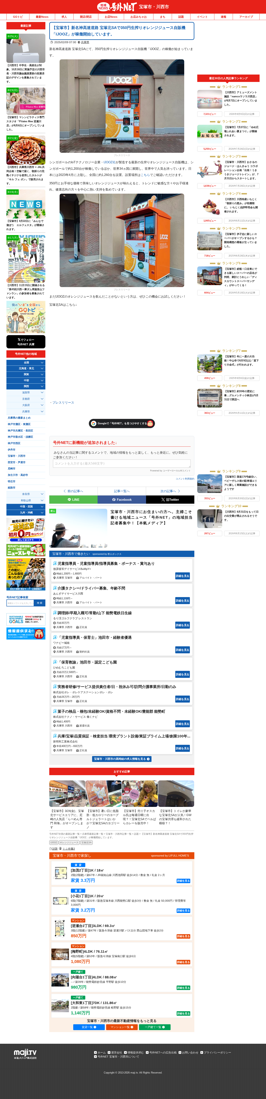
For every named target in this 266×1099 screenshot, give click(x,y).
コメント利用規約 (185, 478)
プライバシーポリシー (217, 1052)
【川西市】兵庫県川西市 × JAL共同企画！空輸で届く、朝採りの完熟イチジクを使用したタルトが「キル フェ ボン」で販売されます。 (25, 175)
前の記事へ (75, 491)
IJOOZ (53, 842)
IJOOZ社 (110, 162)
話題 (181, 16)
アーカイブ (246, 16)
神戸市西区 (14, 443)
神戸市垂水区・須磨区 (20, 437)
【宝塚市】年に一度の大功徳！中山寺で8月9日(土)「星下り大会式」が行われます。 (241, 360)
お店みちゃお (138, 16)
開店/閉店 (86, 16)
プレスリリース (63, 402)
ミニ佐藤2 (69, 848)
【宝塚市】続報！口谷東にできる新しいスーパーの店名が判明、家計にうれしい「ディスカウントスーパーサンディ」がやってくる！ (240, 277)
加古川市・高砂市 (18, 475)
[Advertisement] (228, 48)
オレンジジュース (69, 842)
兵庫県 (85, 42)
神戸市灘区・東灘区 (19, 424)
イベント (202, 16)
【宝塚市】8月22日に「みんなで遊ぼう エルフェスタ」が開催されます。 (25, 225)
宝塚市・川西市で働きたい (71, 553)
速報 (223, 16)
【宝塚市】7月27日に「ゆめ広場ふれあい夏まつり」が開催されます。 (241, 131)
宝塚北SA (86, 842)
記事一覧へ (122, 491)
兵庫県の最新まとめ (19, 417)
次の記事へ (168, 491)
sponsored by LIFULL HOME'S (170, 855)
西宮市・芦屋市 (17, 462)
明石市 (11, 481)
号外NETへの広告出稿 (163, 1052)
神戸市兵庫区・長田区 (20, 430)
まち (162, 16)
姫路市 (11, 487)
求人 (64, 16)
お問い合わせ (190, 1052)
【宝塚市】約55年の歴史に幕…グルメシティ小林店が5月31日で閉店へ (241, 395)
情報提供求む (136, 1052)
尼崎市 (11, 468)
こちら (145, 175)
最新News (42, 16)
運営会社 (116, 1052)
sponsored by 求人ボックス (107, 554)
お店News (111, 16)
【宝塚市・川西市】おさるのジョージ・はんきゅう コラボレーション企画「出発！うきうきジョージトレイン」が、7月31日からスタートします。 (241, 170)
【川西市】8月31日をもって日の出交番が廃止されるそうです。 (241, 515)
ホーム (102, 1052)
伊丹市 (11, 449)
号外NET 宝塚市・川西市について (118, 1056)
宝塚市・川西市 (154, 6)
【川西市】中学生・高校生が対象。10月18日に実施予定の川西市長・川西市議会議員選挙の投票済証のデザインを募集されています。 (25, 73)
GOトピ (18, 16)
